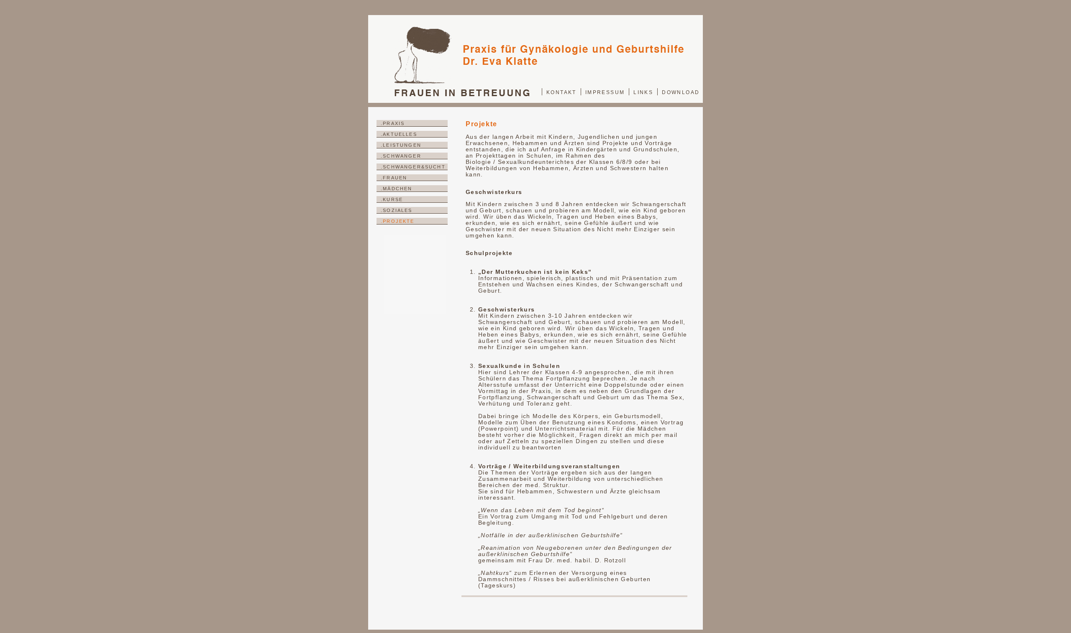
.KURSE (392, 199)
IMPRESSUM (605, 92)
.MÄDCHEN (396, 188)
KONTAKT (561, 92)
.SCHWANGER (401, 155)
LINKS (643, 92)
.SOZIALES (397, 210)
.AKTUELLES (399, 134)
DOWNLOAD (680, 92)
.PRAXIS (393, 123)
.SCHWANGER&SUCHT (413, 166)
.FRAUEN (394, 177)
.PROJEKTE (398, 221)
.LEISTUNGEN (401, 145)
